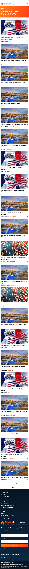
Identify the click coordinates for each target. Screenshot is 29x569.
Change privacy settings (7, 505)
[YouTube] (8, 557)
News (2, 8)
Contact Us (4, 499)
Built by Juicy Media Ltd (7, 562)
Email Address (4, 538)
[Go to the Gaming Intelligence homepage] (7, 4)
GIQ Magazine (4, 513)
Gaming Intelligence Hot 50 (8, 515)
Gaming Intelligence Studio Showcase (11, 518)
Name (2, 532)
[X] (1, 557)
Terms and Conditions (7, 507)
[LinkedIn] (4, 557)
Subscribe (14, 545)
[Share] (27, 41)
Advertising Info (5, 496)
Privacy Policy (4, 501)
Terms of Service (4, 567)
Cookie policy (4, 503)
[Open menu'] (24, 3)
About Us (3, 494)
